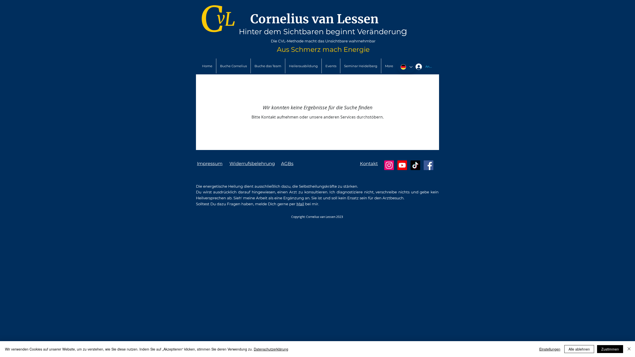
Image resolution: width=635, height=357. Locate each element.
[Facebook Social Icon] (428, 165)
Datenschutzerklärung (271, 349)
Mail (300, 204)
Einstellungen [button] (549, 349)
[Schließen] (629, 349)
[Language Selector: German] (406, 67)
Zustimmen (610, 349)
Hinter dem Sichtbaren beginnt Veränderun (320, 31)
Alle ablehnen (579, 349)
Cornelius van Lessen (314, 19)
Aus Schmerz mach (310, 49)
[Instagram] (389, 165)
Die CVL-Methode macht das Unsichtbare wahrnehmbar (323, 41)
